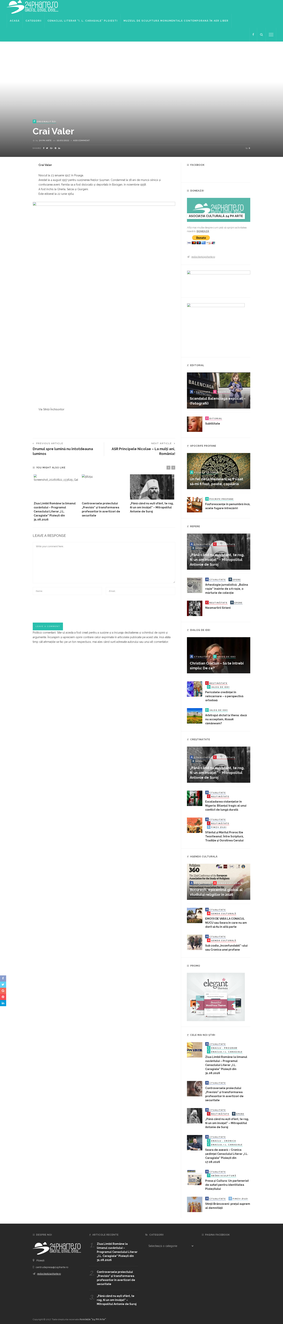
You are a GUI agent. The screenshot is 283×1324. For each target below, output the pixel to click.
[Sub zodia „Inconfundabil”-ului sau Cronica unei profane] (194, 942)
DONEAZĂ (203, 231)
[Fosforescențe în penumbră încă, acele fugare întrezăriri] (194, 504)
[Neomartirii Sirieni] (194, 608)
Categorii (34, 20)
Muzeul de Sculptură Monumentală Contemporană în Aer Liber (176, 20)
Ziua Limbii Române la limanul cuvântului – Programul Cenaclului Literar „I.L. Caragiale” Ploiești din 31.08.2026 (55, 511)
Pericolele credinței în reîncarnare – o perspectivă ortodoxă (224, 696)
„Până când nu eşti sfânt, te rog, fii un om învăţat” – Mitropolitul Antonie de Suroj (152, 507)
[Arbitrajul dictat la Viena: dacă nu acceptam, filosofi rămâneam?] (194, 715)
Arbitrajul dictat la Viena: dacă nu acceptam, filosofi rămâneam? (226, 719)
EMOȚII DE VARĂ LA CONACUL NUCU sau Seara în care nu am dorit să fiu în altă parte (226, 922)
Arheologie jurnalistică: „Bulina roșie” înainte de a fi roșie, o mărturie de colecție (226, 588)
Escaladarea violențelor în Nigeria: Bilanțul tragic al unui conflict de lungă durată (225, 805)
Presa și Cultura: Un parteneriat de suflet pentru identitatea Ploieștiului (227, 1184)
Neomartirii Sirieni (218, 607)
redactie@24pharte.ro (203, 256)
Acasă (15, 20)
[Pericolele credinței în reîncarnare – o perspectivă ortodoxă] (194, 688)
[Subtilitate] (194, 424)
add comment (81, 140)
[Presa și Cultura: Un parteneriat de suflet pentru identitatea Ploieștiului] (194, 1177)
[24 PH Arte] (33, 6)
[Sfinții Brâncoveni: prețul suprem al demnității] (194, 1204)
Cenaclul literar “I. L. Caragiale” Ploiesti (83, 20)
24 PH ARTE (45, 140)
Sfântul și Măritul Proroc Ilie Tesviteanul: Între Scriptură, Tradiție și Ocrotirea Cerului (224, 836)
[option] (56, 498)
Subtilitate (212, 423)
